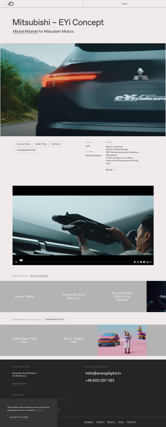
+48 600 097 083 (99, 380)
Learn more (40, 410)
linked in (100, 422)
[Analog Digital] (38, 4)
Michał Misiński (25, 31)
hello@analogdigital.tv (103, 373)
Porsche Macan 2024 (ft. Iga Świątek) (122, 296)
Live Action (23, 144)
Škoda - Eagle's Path (73, 340)
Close (124, 4)
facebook (131, 422)
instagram (88, 422)
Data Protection (19, 383)
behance (111, 422)
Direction (41, 144)
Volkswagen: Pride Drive (24, 340)
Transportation (26, 150)
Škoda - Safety (24, 296)
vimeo (121, 422)
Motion (56, 144)
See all (109, 170)
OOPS (122, 340)
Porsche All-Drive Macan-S (73, 296)
